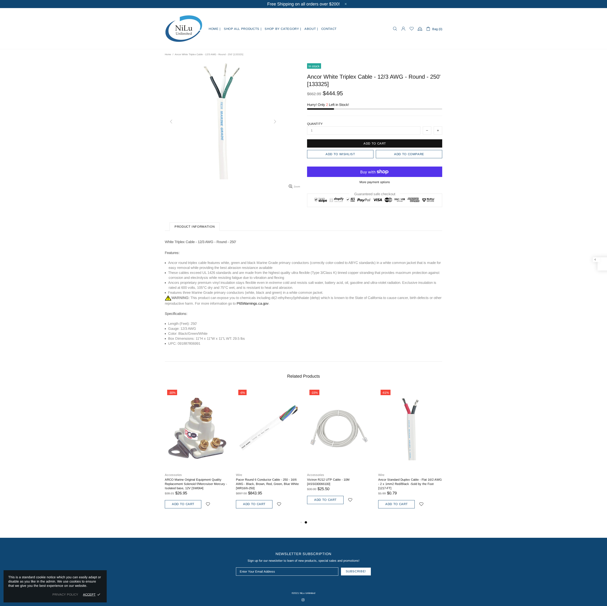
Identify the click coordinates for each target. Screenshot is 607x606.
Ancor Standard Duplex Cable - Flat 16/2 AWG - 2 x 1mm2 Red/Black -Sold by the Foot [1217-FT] (410, 484)
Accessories (173, 475)
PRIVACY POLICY (65, 594)
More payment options (374, 182)
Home (168, 54)
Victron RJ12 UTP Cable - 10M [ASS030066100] (328, 482)
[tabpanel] (339, 451)
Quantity (315, 124)
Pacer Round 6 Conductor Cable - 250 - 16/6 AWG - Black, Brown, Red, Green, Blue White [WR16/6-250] (267, 484)
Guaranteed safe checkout (374, 194)
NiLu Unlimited (184, 29)
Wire (239, 475)
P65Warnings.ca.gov (253, 303)
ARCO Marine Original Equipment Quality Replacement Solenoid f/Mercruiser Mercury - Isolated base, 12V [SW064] (196, 484)
